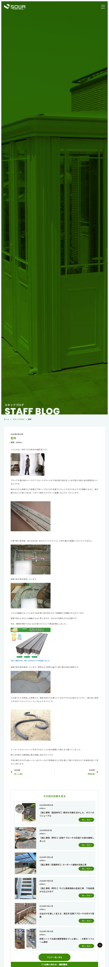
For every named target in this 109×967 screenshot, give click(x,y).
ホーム (6, 419)
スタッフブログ (18, 419)
